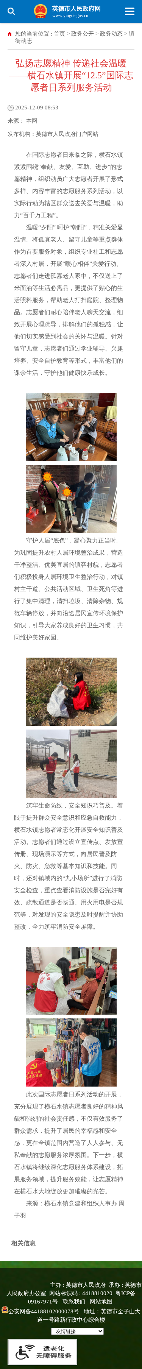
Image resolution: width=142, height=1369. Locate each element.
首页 (59, 34)
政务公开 (82, 34)
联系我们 (73, 1302)
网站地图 (101, 1302)
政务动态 (111, 34)
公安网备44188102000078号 (43, 1311)
